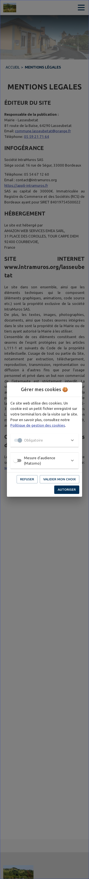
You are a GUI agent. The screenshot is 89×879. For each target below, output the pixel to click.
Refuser (27, 479)
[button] (44, 440)
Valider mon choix (59, 479)
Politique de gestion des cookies (37, 425)
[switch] (15, 460)
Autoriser (67, 489)
